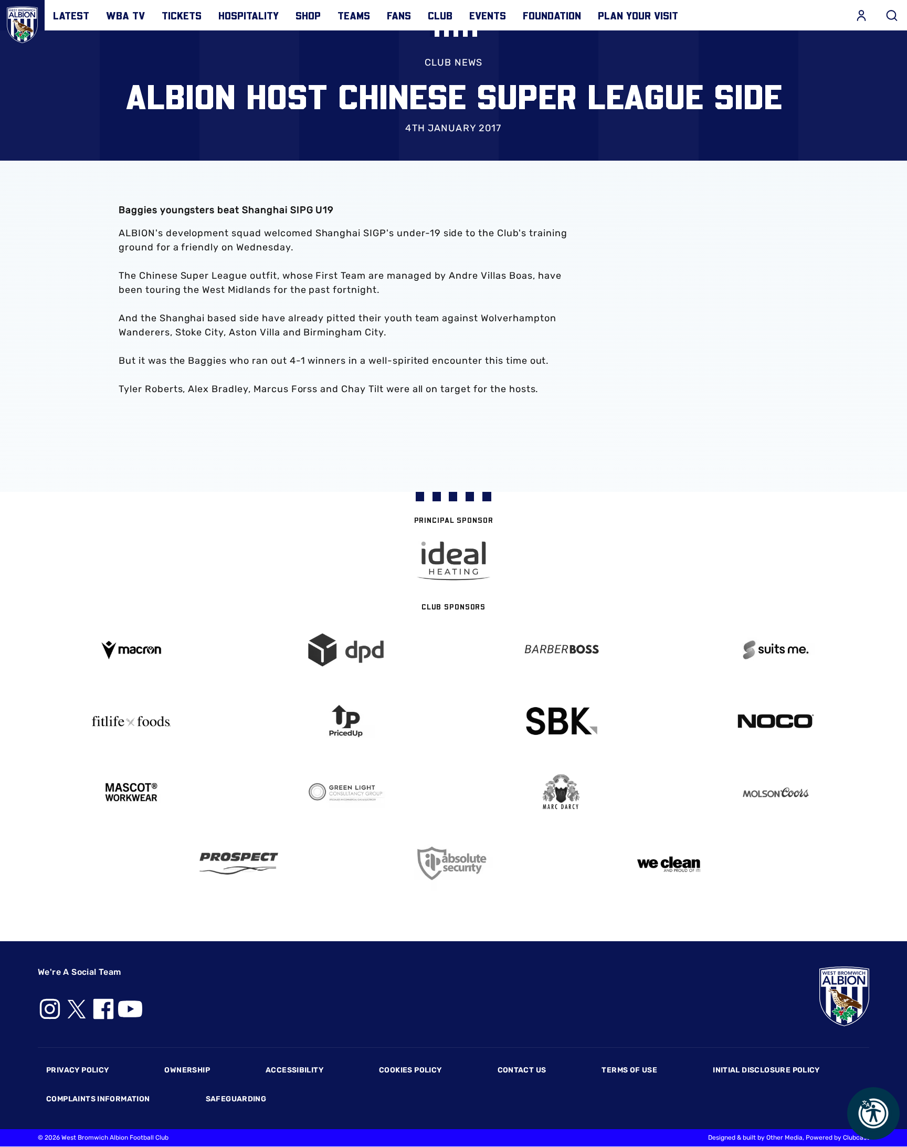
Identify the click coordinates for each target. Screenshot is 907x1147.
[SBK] (561, 721)
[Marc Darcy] (561, 792)
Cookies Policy (410, 1070)
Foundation (552, 15)
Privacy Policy (77, 1070)
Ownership (187, 1070)
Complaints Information (98, 1099)
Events (487, 15)
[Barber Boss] (561, 650)
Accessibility (294, 1070)
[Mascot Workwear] (131, 792)
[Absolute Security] (453, 863)
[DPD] (346, 650)
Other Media (784, 1137)
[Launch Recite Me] (873, 1113)
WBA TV (125, 15)
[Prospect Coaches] (239, 864)
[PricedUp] (346, 721)
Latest (71, 15)
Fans (399, 15)
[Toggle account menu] (861, 15)
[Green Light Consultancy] (346, 792)
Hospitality (248, 15)
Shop (308, 15)
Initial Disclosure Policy (766, 1070)
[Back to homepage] (22, 22)
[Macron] (131, 650)
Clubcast (856, 1137)
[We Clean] (668, 863)
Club (440, 15)
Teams (354, 15)
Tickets (182, 15)
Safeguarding (236, 1099)
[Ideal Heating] (453, 560)
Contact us (522, 1070)
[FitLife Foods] (131, 721)
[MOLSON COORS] (776, 792)
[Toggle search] (892, 15)
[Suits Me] (776, 650)
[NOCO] (776, 721)
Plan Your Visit (638, 15)
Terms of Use (629, 1070)
